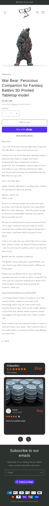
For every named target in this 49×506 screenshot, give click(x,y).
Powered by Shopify (31, 501)
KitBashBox (20, 501)
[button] (5, 12)
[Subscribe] (41, 473)
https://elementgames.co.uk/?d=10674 (19, 293)
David (14, 410)
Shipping (14, 104)
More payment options (24, 135)
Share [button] (6, 341)
